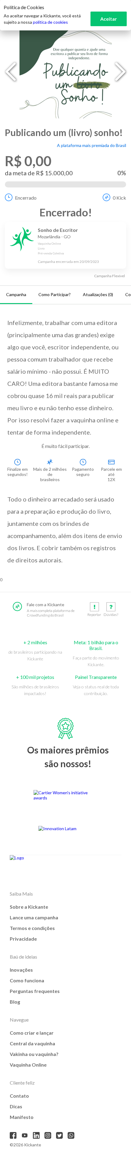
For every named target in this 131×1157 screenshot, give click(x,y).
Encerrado (26, 198)
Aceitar (108, 19)
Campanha (16, 294)
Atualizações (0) (98, 294)
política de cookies (50, 22)
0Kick (119, 198)
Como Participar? (54, 294)
